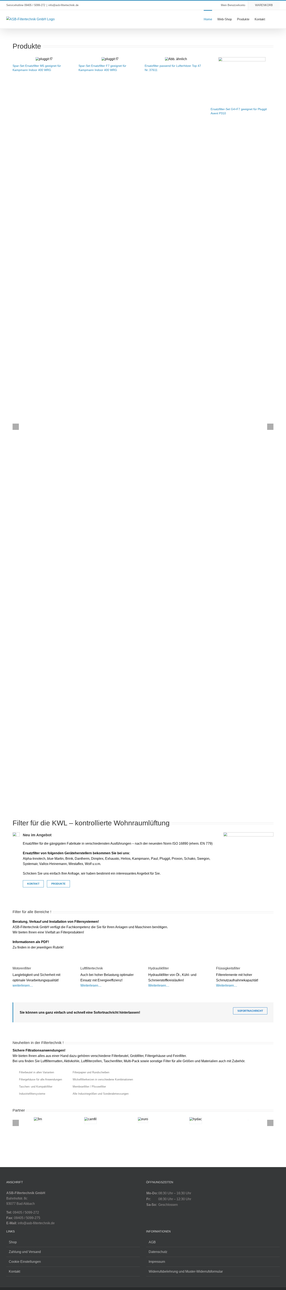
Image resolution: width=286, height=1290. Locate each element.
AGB (152, 1242)
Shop (13, 1242)
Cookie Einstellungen (25, 1261)
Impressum (157, 1261)
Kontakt (14, 1271)
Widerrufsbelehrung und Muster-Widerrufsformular (186, 1271)
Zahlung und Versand (25, 1252)
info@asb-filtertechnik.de (63, 5)
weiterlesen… (23, 985)
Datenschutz (158, 1252)
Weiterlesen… (91, 985)
